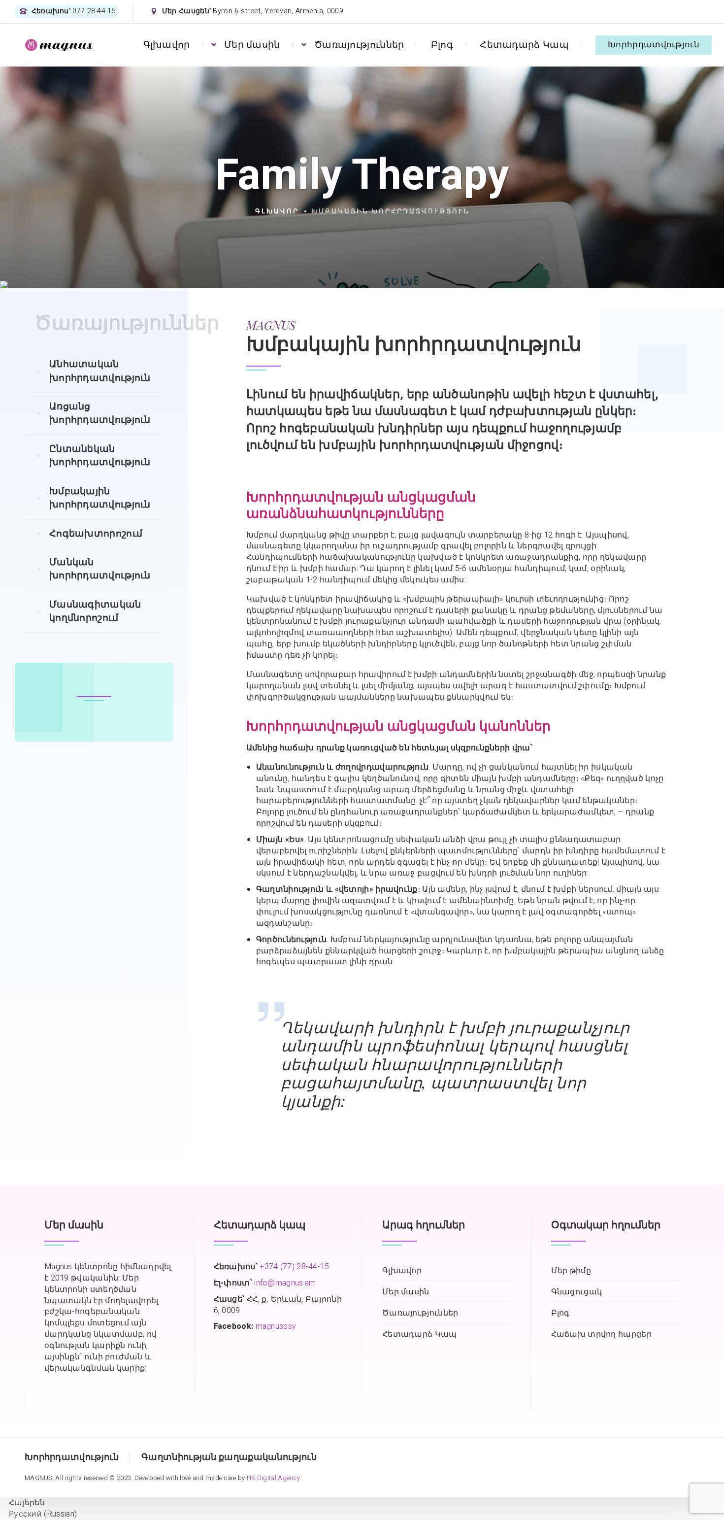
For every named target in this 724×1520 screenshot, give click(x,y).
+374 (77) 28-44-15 (294, 1267)
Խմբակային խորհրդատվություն (100, 497)
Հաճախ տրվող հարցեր (601, 1334)
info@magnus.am (285, 1283)
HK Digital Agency (273, 1478)
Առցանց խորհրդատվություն (100, 413)
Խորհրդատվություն (653, 44)
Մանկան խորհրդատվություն (100, 568)
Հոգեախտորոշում (95, 533)
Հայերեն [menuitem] (27, 1503)
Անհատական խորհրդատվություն (100, 370)
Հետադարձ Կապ (524, 45)
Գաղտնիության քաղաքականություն (229, 1457)
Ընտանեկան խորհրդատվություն (100, 455)
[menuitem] (22, 1503)
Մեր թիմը (571, 1271)
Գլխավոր (166, 45)
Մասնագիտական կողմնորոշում (95, 611)
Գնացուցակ (576, 1292)
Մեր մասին (252, 45)
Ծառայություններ (359, 45)
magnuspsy (276, 1326)
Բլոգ (442, 45)
